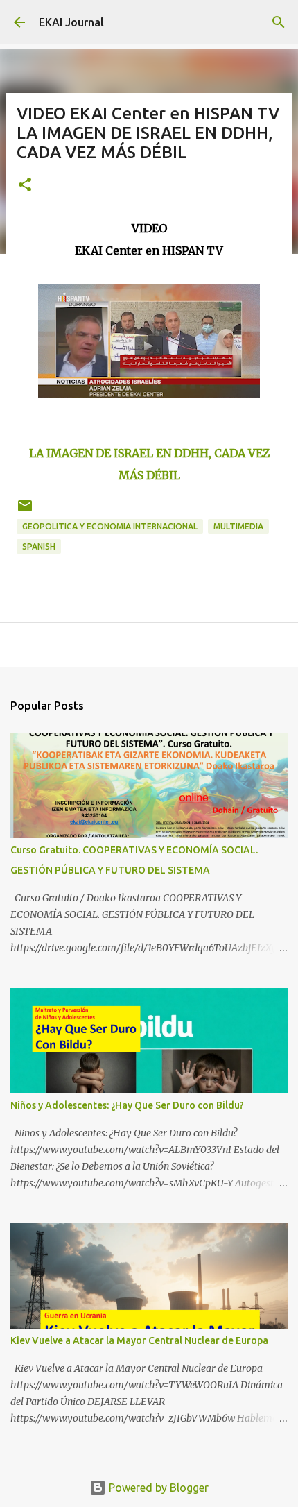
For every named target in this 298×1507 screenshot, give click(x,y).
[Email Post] (25, 511)
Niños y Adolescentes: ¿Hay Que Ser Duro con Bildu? (127, 1105)
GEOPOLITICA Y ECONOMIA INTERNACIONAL (110, 526)
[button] (25, 185)
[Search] (278, 22)
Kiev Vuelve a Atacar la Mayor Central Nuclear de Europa (139, 1340)
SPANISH (38, 546)
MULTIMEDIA (238, 526)
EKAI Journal (71, 22)
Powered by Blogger (157, 1487)
